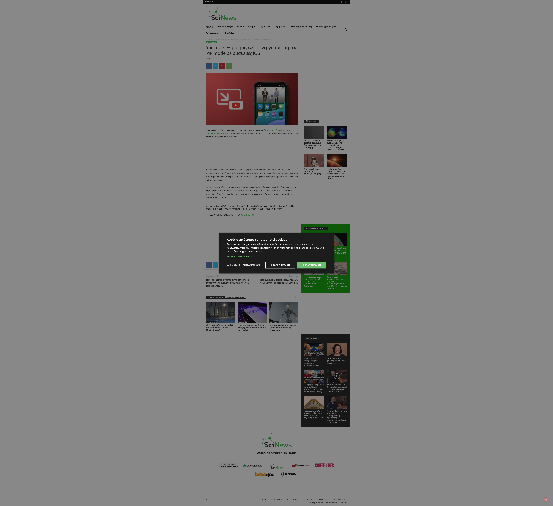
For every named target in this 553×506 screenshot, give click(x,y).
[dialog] (276, 253)
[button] (276, 256)
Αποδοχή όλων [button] (312, 265)
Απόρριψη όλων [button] (280, 265)
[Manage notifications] (546, 499)
